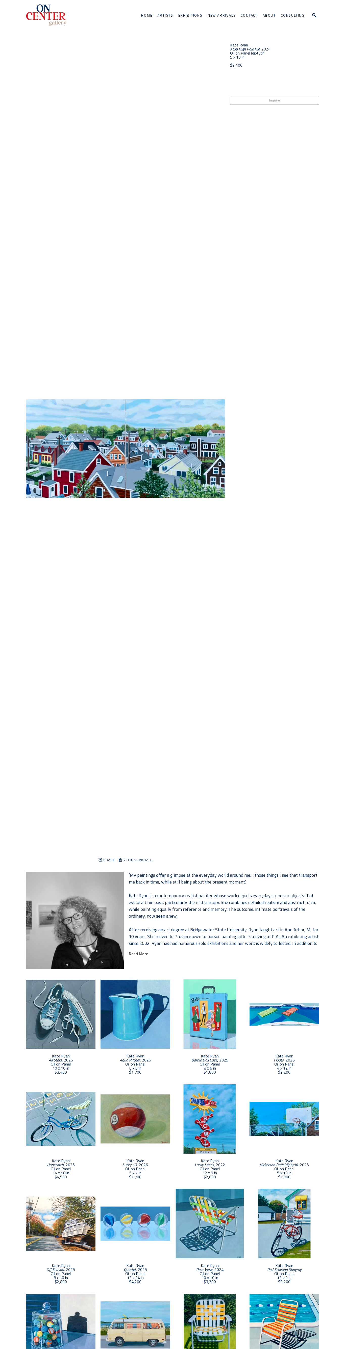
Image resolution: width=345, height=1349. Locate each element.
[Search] (314, 15)
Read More (138, 954)
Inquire (274, 100)
